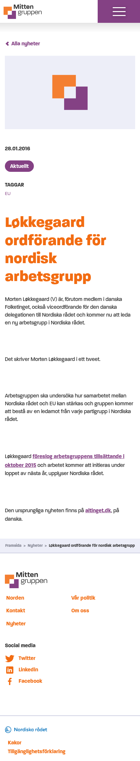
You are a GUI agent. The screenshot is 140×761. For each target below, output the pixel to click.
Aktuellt (19, 166)
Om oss (80, 610)
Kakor (14, 742)
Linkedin (28, 669)
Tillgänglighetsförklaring (36, 751)
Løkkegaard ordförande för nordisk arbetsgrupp (92, 545)
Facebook (30, 681)
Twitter (27, 658)
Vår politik (83, 598)
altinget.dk (98, 510)
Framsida (13, 545)
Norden (15, 598)
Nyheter (35, 545)
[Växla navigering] (119, 11)
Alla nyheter (25, 43)
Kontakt (15, 610)
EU (8, 193)
